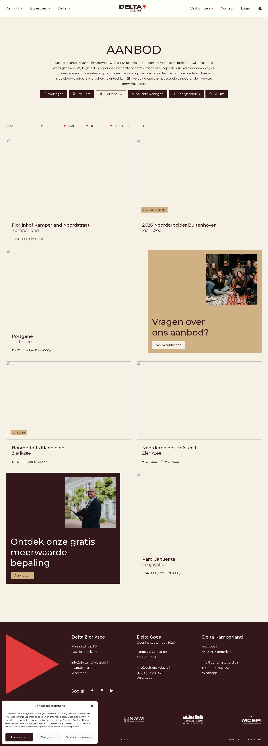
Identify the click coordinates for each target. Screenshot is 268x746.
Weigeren (48, 737)
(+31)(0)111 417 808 (84, 668)
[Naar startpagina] (134, 8)
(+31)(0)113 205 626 (150, 673)
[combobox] (24, 126)
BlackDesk (255, 739)
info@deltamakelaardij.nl (89, 662)
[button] (92, 706)
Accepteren (19, 737)
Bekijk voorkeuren (79, 737)
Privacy (123, 739)
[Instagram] (102, 691)
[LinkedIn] (112, 691)
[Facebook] (92, 691)
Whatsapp (79, 673)
